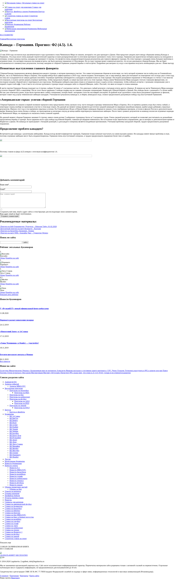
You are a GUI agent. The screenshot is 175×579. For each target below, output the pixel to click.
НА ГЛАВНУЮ (6, 35)
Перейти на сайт (12, 258)
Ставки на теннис (12, 530)
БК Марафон (15, 446)
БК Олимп (14, 453)
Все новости (5, 361)
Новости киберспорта (18, 478)
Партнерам (14, 576)
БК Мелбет (14, 448)
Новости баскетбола (18, 472)
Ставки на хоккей (12, 536)
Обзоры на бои (16, 489)
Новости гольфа (16, 476)
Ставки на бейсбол (12, 511)
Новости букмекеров (13, 463)
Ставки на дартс (11, 526)
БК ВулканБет (15, 438)
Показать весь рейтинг (9, 295)
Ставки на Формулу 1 (13, 532)
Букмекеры (9, 414)
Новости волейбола (17, 474)
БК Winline (14, 431)
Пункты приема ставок (14, 498)
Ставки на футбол (12, 534)
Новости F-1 (15, 468)
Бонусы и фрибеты (17, 412)
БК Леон (13, 442)
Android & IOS (11, 382)
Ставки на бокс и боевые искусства (19, 517)
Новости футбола (17, 483)
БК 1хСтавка (15, 416)
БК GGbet (14, 425)
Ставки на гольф (11, 524)
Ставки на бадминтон (13, 506)
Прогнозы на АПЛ (22, 401)
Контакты (24, 576)
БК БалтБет (14, 433)
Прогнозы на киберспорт (20, 397)
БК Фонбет (14, 457)
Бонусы (8, 410)
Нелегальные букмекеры (15, 461)
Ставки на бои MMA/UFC (15, 515)
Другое (8, 459)
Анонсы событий (12, 384)
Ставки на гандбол (12, 521)
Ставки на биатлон (12, 513)
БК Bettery (14, 421)
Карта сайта (34, 576)
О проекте (4, 576)
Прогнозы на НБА (21, 393)
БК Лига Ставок (16, 444)
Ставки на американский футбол (18, 504)
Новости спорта (11, 466)
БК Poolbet (14, 427)
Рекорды (8, 500)
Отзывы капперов (12, 493)
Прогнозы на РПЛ (21, 403)
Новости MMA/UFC (18, 470)
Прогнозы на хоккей (18, 406)
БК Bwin (13, 423)
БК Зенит (13, 440)
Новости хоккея (16, 485)
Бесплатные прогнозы (14, 388)
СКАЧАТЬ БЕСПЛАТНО (14, 555)
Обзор (2, 258)
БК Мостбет (14, 451)
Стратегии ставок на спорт (16, 539)
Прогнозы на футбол (18, 399)
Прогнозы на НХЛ (22, 408)
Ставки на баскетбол (13, 508)
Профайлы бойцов (12, 496)
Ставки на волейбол (13, 519)
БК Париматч (15, 455)
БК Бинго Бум (15, 436)
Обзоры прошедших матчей (16, 487)
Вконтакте (15, 578)
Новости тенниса (17, 481)
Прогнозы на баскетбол (19, 390)
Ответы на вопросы (13, 491)
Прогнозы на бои (17, 395)
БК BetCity (14, 418)
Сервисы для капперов (14, 502)
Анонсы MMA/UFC (18, 386)
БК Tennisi (14, 429)
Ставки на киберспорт (14, 528)
